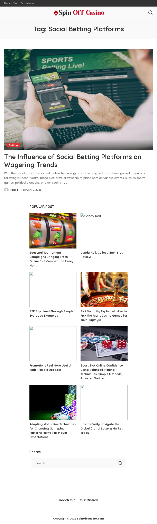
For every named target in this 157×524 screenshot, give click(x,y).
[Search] (150, 13)
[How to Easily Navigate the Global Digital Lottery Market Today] (104, 402)
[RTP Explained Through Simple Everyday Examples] (52, 289)
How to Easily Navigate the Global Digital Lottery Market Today (102, 428)
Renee (14, 189)
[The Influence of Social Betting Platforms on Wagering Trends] (78, 99)
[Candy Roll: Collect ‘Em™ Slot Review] (104, 231)
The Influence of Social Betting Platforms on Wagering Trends (72, 161)
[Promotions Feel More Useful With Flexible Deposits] (52, 344)
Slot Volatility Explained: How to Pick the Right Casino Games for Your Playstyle (104, 315)
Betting (13, 145)
